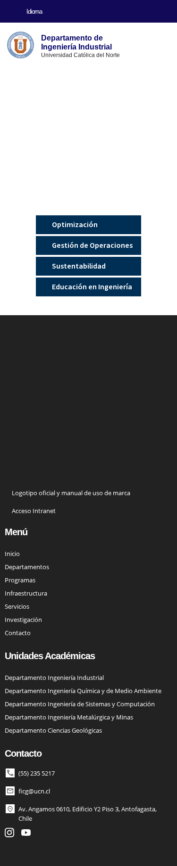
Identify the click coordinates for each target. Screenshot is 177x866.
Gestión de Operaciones (92, 245)
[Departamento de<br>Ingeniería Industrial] (20, 45)
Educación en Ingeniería (92, 287)
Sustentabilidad (79, 266)
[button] (7, 11)
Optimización (75, 225)
